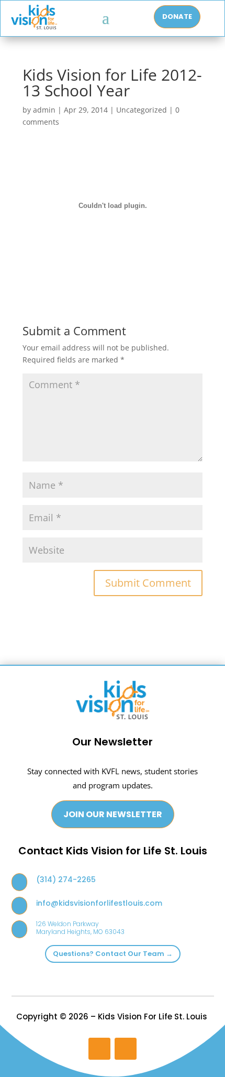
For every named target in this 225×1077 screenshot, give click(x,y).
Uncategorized (141, 110)
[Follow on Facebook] (126, 1049)
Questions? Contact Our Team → (113, 954)
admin (44, 110)
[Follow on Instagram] (99, 1049)
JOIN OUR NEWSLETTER (112, 814)
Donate (177, 16)
